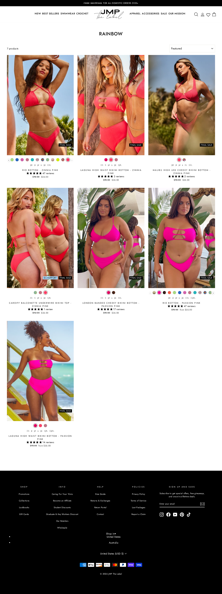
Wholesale (62, 527)
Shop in (111, 533)
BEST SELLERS (50, 13)
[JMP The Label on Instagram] (162, 514)
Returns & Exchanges (100, 500)
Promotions (24, 494)
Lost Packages (138, 507)
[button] (34, 173)
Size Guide (100, 494)
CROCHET (82, 13)
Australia (113, 542)
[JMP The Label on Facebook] (168, 514)
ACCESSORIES (150, 13)
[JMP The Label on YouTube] (175, 514)
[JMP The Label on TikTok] (189, 514)
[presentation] (8, 160)
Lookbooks (24, 507)
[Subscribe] (202, 504)
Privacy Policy (138, 494)
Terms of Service (138, 500)
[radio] (12, 160)
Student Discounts (62, 507)
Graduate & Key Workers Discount (62, 514)
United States (114, 537)
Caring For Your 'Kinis (62, 494)
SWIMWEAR (68, 13)
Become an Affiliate (62, 500)
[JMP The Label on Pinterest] (182, 514)
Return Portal (100, 507)
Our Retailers (62, 520)
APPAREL (135, 13)
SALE (164, 13)
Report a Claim (138, 514)
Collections (24, 500)
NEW (38, 13)
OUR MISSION (176, 13)
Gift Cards (24, 514)
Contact (100, 514)
